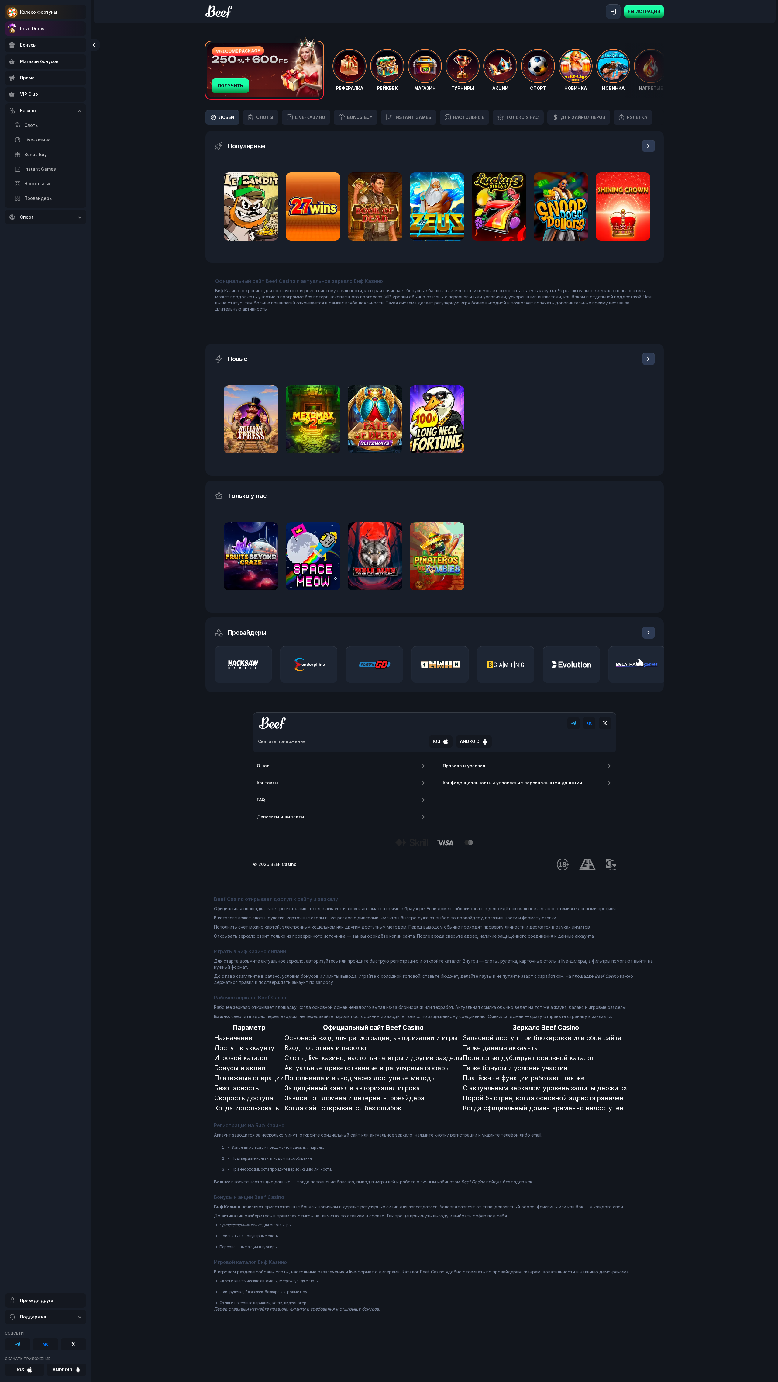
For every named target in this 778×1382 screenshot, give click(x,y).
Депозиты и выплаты (280, 816)
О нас (263, 765)
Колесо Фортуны (38, 12)
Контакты (267, 782)
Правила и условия (464, 765)
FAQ (261, 799)
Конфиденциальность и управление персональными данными (512, 782)
